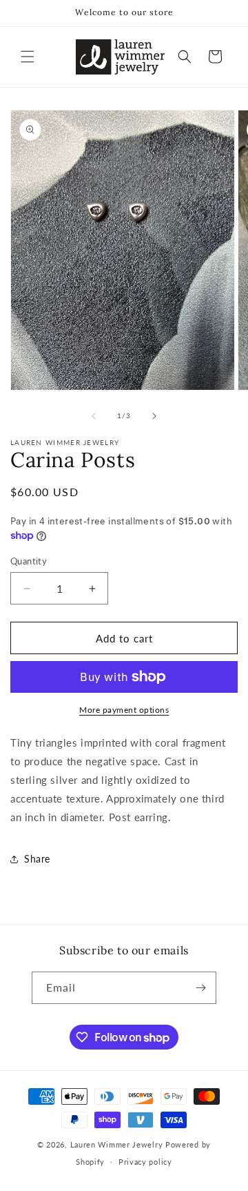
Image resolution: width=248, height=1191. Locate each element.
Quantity (28, 561)
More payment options (124, 710)
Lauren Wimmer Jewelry (116, 1144)
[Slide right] (154, 416)
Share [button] (37, 859)
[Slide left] (94, 416)
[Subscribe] (200, 988)
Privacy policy (145, 1161)
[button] (27, 56)
